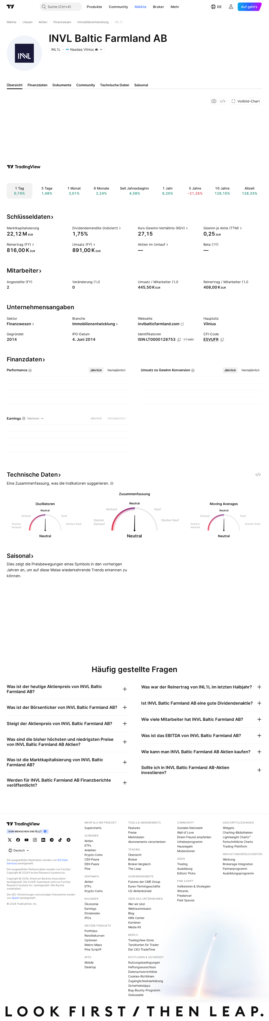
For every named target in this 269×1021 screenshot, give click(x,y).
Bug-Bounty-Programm (144, 990)
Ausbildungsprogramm (238, 873)
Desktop (90, 967)
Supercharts (92, 828)
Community (118, 7)
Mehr (175, 7)
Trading (182, 864)
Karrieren (134, 922)
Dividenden (92, 913)
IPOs (87, 918)
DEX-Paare (91, 864)
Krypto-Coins (93, 855)
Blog (131, 913)
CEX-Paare (91, 859)
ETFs (87, 845)
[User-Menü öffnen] (231, 7)
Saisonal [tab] (141, 85)
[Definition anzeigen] (42, 228)
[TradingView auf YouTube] (26, 840)
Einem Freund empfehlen (194, 837)
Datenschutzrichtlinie (142, 971)
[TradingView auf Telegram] (52, 840)
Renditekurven (94, 935)
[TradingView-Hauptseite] (23, 824)
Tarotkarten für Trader (143, 945)
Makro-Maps (93, 945)
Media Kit (134, 927)
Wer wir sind (136, 904)
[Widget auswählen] (222, 101)
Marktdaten (136, 837)
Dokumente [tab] (62, 85)
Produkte (94, 7)
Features (134, 828)
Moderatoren (186, 851)
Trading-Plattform (235, 846)
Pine (87, 868)
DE (219, 7)
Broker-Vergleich (139, 864)
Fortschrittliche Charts (238, 841)
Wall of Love (185, 832)
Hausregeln (185, 846)
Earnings (90, 908)
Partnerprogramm (235, 868)
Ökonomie (91, 904)
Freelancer (184, 895)
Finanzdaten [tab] (37, 85)
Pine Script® (92, 949)
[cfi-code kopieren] (222, 340)
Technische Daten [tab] (114, 85)
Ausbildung (185, 868)
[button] (105, 7)
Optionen (90, 940)
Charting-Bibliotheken (238, 832)
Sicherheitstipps (139, 985)
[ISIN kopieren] (179, 340)
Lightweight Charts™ (237, 837)
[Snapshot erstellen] (214, 101)
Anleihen (90, 850)
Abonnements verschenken (147, 841)
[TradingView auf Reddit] (68, 840)
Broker (158, 7)
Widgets (228, 828)
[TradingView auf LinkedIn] (43, 840)
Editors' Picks (186, 873)
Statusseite (136, 995)
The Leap (134, 868)
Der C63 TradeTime (141, 949)
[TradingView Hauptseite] (10, 7)
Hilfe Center (136, 918)
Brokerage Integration (238, 864)
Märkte (140, 7)
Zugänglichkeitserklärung (145, 981)
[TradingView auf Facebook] (18, 840)
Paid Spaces (185, 900)
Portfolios (90, 931)
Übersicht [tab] (14, 85)
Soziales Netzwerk (190, 828)
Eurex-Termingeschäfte (144, 886)
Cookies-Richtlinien (141, 976)
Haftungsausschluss (142, 967)
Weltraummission (139, 908)
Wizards (182, 891)
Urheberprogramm (190, 841)
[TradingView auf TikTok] (60, 840)
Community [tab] (85, 85)
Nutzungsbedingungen (144, 962)
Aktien (88, 841)
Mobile (89, 962)
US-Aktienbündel (140, 891)
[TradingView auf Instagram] (35, 840)
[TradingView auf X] (10, 840)
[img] (96, 49)
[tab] (96, 370)
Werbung (229, 859)
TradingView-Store (141, 940)
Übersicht (134, 855)
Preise (132, 832)
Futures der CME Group (144, 881)
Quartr (15, 897)
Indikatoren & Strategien (194, 886)
